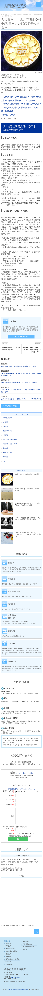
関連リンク (26, 949)
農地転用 (5, 448)
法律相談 (5, 457)
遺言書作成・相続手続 (10, 439)
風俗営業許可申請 (11, 951)
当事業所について (28, 944)
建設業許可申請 (7, 431)
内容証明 (5, 435)
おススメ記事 (21, 470)
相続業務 (8, 962)
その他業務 (9, 964)
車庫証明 (5, 426)
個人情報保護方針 (28, 947)
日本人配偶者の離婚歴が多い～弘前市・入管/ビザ (19, 382)
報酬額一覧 (26, 941)
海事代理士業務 (7, 452)
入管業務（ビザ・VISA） (10, 444)
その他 (5, 461)
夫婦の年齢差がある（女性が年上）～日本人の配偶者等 (21, 399)
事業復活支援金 (7, 418)
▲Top (36, 932)
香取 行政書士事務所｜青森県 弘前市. (19, 989)
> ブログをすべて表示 (10, 406)
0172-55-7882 (25, 772)
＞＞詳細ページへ (21, 336)
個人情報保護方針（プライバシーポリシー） (22, 789)
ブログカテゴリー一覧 (21, 414)
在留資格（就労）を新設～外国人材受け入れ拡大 (18, 366)
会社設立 (5, 422)
